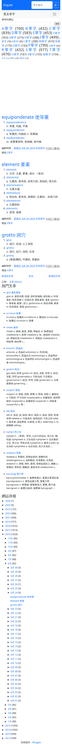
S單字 (31, 49)
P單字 (33, 45)
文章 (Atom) (15, 281)
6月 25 (14, 588)
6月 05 (14, 683)
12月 (10, 538)
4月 (10, 709)
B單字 (31, 28)
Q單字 (52, 45)
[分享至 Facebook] (55, 148)
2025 (8, 505)
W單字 (47, 54)
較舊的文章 (54, 276)
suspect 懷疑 (13, 390)
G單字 (12, 37)
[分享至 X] (52, 148)
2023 (8, 509)
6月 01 (14, 700)
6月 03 (14, 692)
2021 (8, 517)
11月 (10, 542)
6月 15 (14, 642)
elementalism (14, 185)
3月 (10, 713)
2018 (8, 525)
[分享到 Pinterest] (58, 148)
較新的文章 (7, 276)
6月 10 (14, 663)
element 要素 (16, 164)
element (11, 169)
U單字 (15, 54)
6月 (10, 563)
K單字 (15, 41)
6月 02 (14, 696)
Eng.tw (8, 5)
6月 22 (14, 613)
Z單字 (22, 58)
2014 (8, 729)
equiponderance (16, 122)
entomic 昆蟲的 (14, 348)
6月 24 (14, 592)
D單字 (17, 32)
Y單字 (12, 58)
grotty (10, 255)
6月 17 (14, 633)
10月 (10, 546)
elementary (13, 193)
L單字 (27, 41)
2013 (8, 734)
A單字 (7, 28)
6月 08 (14, 671)
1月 (10, 721)
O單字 (16, 45)
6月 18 (14, 629)
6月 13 (14, 650)
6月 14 (14, 646)
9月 (10, 551)
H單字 (28, 37)
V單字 (31, 54)
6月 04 (14, 688)
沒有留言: (41, 148)
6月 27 (14, 580)
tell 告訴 (10, 411)
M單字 (43, 41)
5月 (10, 704)
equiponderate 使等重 (25, 117)
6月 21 (14, 617)
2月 (10, 717)
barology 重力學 (15, 473)
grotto (10, 247)
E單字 (37, 32)
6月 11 (14, 658)
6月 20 (14, 621)
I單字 (44, 37)
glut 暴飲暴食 (13, 292)
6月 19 (14, 625)
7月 (10, 559)
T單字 (54, 49)
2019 (8, 521)
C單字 (54, 28)
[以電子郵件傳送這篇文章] (47, 148)
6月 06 (14, 679)
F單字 (56, 33)
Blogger (36, 742)
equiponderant (15, 130)
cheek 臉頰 (12, 327)
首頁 (31, 276)
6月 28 (14, 576)
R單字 (8, 49)
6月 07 (14, 675)
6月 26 (14, 584)
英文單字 (9, 14)
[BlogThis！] (50, 148)
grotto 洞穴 (14, 235)
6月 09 (14, 667)
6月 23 (14, 608)
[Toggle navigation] (54, 14)
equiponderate (15, 137)
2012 (8, 738)
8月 (10, 555)
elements (12, 208)
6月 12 (14, 654)
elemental (12, 177)
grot (9, 240)
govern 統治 (12, 369)
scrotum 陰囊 (13, 313)
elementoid (13, 200)
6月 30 (14, 567)
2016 (8, 534)
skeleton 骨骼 (13, 452)
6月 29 (14, 571)
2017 (8, 530)
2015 (8, 725)
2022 (8, 513)
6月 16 (14, 638)
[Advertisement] (31, 87)
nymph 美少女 (13, 431)
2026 (8, 500)
